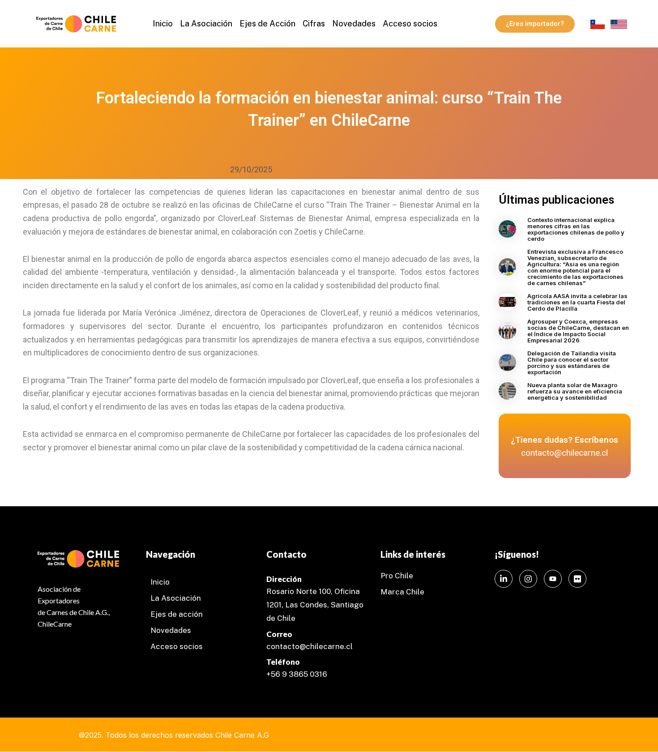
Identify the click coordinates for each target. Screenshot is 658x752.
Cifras (314, 23)
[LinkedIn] (504, 579)
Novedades (354, 23)
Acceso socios (410, 23)
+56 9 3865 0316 (296, 674)
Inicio (163, 23)
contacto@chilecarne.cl (309, 646)
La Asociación (206, 23)
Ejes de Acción (267, 23)
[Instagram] (528, 579)
